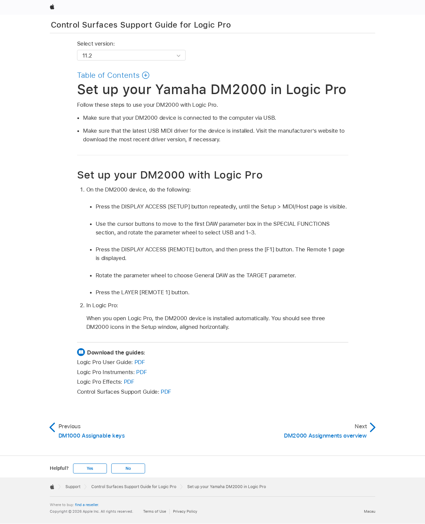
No (128, 468)
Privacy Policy (185, 511)
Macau (369, 511)
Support (72, 486)
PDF (139, 362)
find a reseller (86, 504)
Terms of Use (154, 511)
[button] (113, 75)
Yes (90, 468)
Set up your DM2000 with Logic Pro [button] (170, 175)
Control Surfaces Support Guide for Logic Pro (141, 25)
